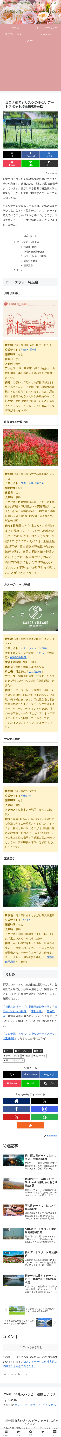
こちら (40, 653)
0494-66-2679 (18, 657)
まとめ (19, 270)
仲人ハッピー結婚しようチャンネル (35, 1405)
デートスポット (24, 1051)
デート (9, 1051)
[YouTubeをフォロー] (16, 1117)
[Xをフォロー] (44, 1101)
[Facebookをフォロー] (16, 1109)
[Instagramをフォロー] (44, 1109)
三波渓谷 (28, 265)
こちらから (34, 671)
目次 (26, 235)
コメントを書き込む (30, 1347)
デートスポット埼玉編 (27, 242)
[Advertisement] (30, 69)
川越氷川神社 (30, 247)
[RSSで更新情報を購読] (30, 1125)
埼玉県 (39, 1051)
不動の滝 (36, 1011)
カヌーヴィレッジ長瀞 (35, 256)
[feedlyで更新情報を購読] (44, 1117)
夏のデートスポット (15, 1060)
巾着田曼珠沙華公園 (34, 251)
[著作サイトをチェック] (16, 1101)
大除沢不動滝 (30, 261)
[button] (49, 163)
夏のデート (41, 1056)
